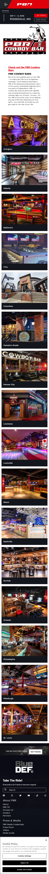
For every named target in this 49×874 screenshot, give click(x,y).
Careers (6, 813)
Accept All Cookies (24, 869)
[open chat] (45, 442)
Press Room (8, 827)
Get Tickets (41, 15)
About (6, 804)
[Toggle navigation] (6, 4)
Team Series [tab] (5, 10)
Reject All (24, 863)
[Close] (46, 840)
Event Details (41, 20)
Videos (6, 830)
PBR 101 (6, 807)
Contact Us (8, 810)
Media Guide (8, 833)
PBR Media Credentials (13, 824)
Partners (7, 816)
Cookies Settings (24, 856)
